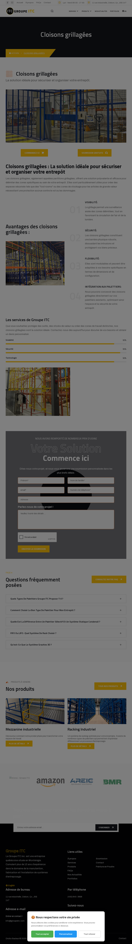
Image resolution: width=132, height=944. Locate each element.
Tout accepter (42, 934)
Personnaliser (65, 934)
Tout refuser (89, 934)
